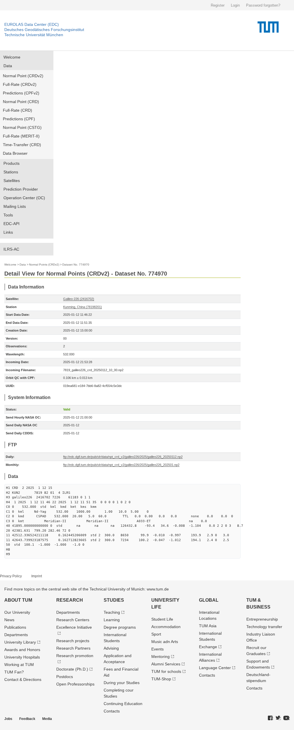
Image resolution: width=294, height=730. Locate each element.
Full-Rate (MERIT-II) (21, 136)
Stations (10, 172)
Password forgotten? (263, 5)
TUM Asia (207, 625)
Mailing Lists (14, 206)
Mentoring (160, 656)
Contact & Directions (22, 679)
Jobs (8, 719)
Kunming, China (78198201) (82, 307)
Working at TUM (19, 664)
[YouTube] (286, 718)
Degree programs (120, 627)
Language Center (215, 667)
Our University (17, 612)
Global (208, 600)
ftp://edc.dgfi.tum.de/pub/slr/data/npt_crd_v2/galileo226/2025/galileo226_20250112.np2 (123, 456)
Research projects (72, 640)
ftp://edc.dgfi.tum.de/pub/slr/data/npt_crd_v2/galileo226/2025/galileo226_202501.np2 (121, 464)
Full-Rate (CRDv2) (19, 84)
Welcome (11, 57)
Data (7, 65)
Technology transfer (264, 626)
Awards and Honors (22, 649)
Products (11, 163)
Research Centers (72, 619)
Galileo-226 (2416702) (78, 299)
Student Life (162, 619)
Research (69, 600)
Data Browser (15, 153)
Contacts (112, 711)
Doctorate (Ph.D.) (72, 669)
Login (235, 5)
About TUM (18, 600)
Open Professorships (75, 684)
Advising (111, 648)
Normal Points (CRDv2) (44, 264)
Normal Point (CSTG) (22, 127)
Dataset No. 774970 (75, 264)
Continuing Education (123, 703)
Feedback (27, 719)
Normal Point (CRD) (21, 101)
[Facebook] (270, 718)
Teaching (112, 612)
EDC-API (11, 223)
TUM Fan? (14, 672)
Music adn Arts (164, 641)
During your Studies (122, 682)
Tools (8, 215)
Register (218, 5)
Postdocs (64, 676)
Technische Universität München (33, 34)
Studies (114, 600)
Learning (112, 619)
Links (8, 232)
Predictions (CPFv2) (21, 93)
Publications (15, 627)
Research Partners (73, 648)
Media (47, 719)
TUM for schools (166, 671)
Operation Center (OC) (24, 197)
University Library (20, 642)
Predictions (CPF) (19, 119)
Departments (16, 634)
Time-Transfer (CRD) (22, 144)
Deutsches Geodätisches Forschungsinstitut (44, 29)
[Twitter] (278, 718)
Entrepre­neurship (262, 619)
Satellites (11, 180)
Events (157, 649)
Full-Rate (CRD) (17, 110)
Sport (156, 634)
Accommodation (166, 626)
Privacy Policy (11, 576)
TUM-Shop (161, 679)
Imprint (36, 576)
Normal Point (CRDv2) (23, 75)
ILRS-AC (11, 249)
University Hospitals (22, 657)
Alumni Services (165, 664)
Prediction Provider (20, 189)
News (9, 619)
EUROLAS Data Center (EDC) (31, 24)
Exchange (208, 646)
